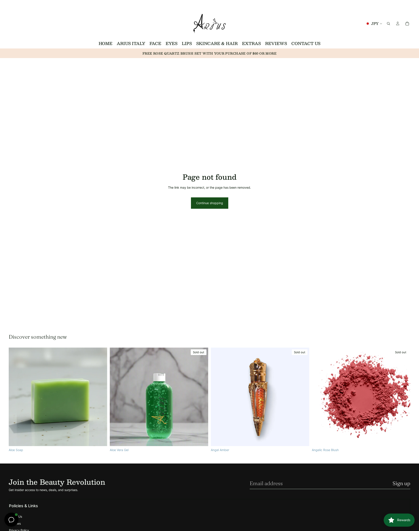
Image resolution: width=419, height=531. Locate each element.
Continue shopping (209, 203)
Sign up (401, 483)
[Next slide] (403, 397)
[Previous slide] (318, 397)
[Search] (388, 23)
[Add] (100, 439)
